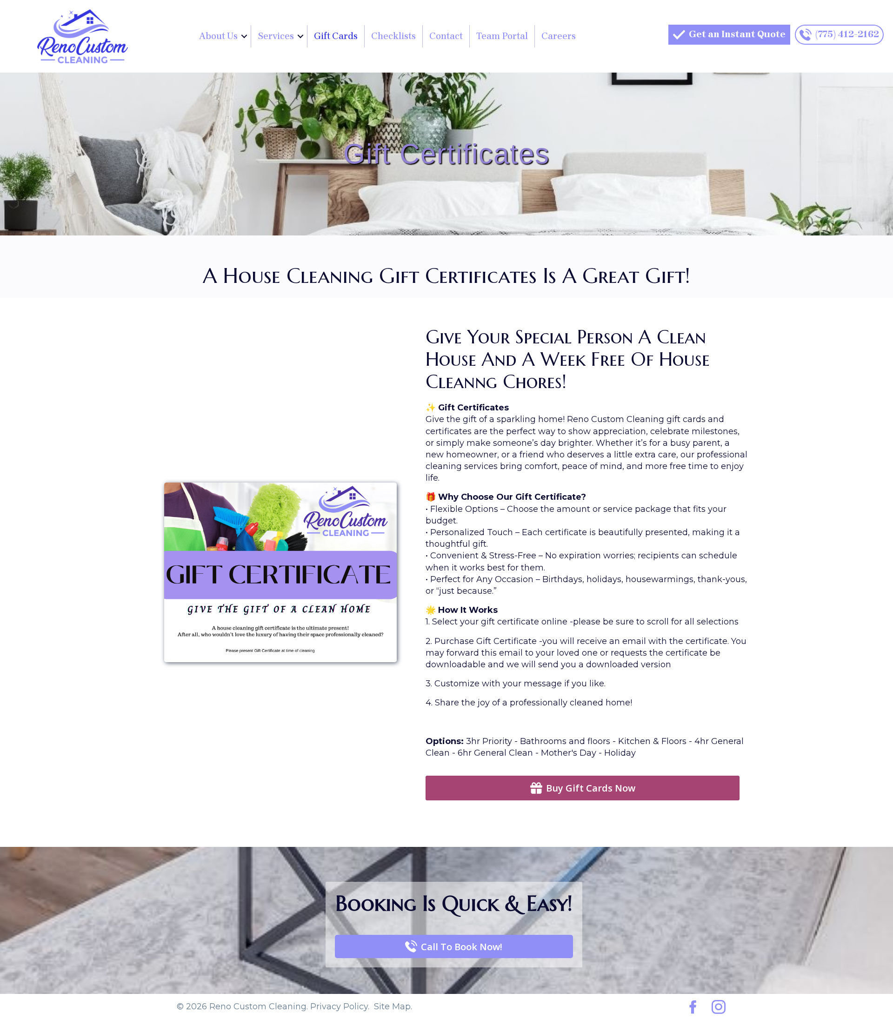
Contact (446, 36)
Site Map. (393, 1006)
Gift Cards (336, 36)
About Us (218, 36)
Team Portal (502, 36)
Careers (558, 36)
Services (276, 36)
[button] (244, 36)
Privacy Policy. (339, 1006)
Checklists (393, 36)
